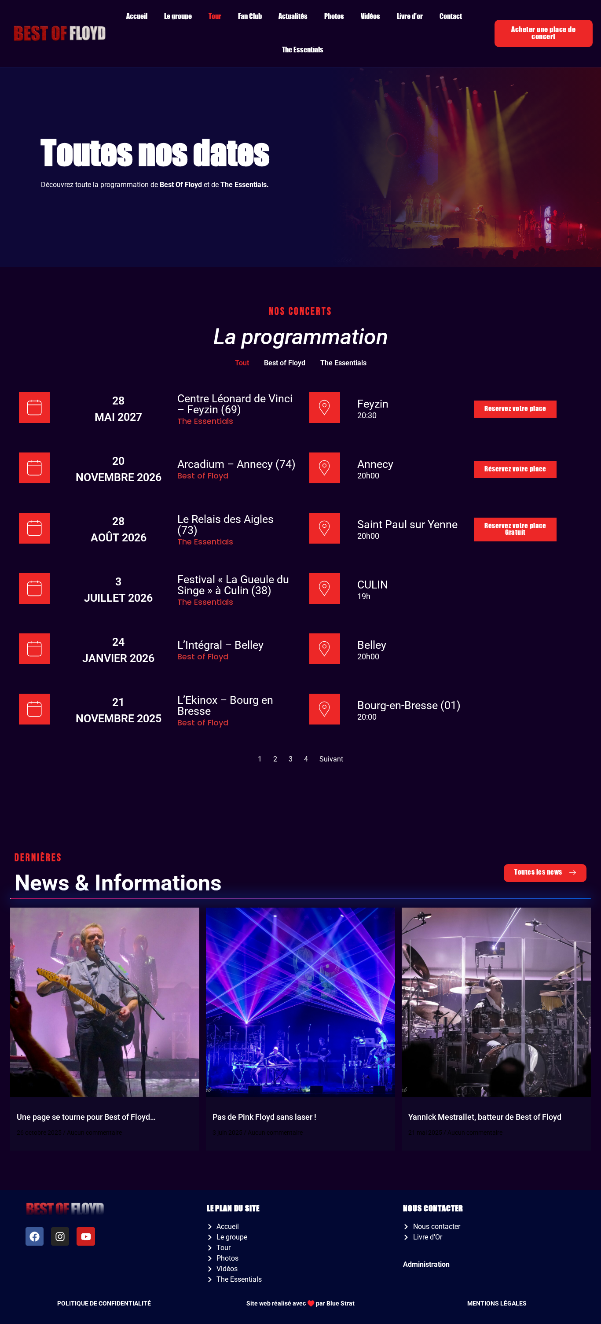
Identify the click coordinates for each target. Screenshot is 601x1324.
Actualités (293, 16)
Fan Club (250, 16)
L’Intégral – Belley (220, 645)
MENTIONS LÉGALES (497, 1303)
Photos (334, 16)
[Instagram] (60, 1236)
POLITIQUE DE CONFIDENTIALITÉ (104, 1303)
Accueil (136, 16)
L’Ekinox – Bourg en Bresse (225, 705)
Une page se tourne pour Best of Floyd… (86, 1117)
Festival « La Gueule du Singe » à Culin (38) (233, 585)
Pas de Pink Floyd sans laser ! (264, 1117)
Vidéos (370, 16)
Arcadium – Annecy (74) (236, 464)
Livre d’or (410, 16)
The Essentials (302, 50)
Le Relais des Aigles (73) (225, 525)
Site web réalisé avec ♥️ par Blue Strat (300, 1303)
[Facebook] (35, 1236)
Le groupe (178, 16)
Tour (215, 16)
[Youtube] (86, 1236)
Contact (451, 16)
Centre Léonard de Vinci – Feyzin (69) (235, 404)
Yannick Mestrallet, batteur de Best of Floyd (484, 1117)
